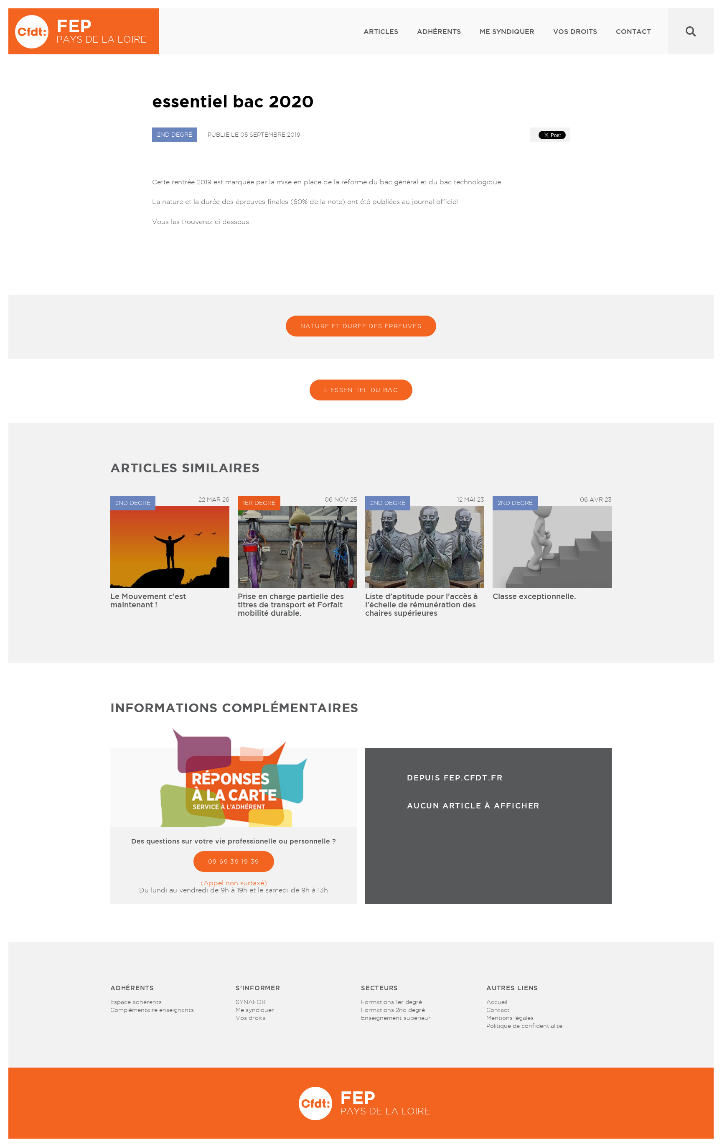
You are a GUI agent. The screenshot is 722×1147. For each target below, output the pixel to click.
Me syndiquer (507, 31)
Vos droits (575, 31)
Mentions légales (510, 1017)
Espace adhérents (136, 1002)
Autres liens (512, 988)
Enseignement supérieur (396, 1017)
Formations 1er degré (391, 1002)
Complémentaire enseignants (152, 1010)
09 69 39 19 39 (233, 861)
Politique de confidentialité (524, 1025)
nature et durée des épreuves (361, 326)
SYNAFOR (251, 1002)
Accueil (496, 1002)
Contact (633, 31)
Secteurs (379, 988)
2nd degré (174, 134)
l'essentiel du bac (361, 390)
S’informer (258, 988)
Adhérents (439, 31)
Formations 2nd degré (393, 1010)
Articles (381, 31)
